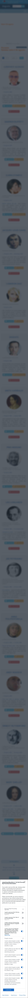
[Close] (25, 882)
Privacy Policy (22, 995)
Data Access (14, 995)
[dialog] (14, 939)
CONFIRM (8, 989)
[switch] (22, 912)
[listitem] (14, 909)
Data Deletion (5, 995)
